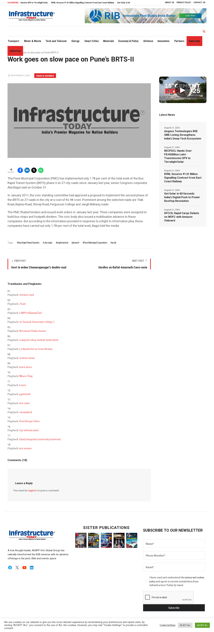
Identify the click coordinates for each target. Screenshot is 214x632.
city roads (48, 242)
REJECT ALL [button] (185, 625)
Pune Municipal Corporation (95, 242)
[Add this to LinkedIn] (27, 170)
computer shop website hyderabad (38, 340)
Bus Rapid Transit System (28, 242)
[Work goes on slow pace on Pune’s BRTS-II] (79, 120)
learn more (25, 367)
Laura (22, 385)
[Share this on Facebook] (20, 170)
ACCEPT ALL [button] (202, 625)
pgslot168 (24, 394)
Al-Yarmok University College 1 (37, 321)
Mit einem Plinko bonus (32, 330)
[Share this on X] (34, 170)
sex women (25, 448)
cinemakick (25, 412)
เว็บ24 (22, 303)
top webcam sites (28, 430)
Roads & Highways (45, 76)
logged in (32, 490)
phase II (76, 242)
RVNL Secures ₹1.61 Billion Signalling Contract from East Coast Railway (73, 3)
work (114, 242)
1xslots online (27, 358)
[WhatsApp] (40, 170)
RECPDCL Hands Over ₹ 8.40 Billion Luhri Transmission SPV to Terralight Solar (178, 156)
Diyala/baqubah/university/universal (40, 439)
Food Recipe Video (29, 421)
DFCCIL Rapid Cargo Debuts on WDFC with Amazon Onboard (181, 217)
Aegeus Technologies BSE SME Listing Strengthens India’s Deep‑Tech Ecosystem (182, 135)
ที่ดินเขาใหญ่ (25, 376)
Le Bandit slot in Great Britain (35, 349)
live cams (24, 403)
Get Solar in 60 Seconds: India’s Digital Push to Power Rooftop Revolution (182, 197)
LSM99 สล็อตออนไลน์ (30, 312)
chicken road (26, 294)
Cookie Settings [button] (167, 625)
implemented (62, 242)
